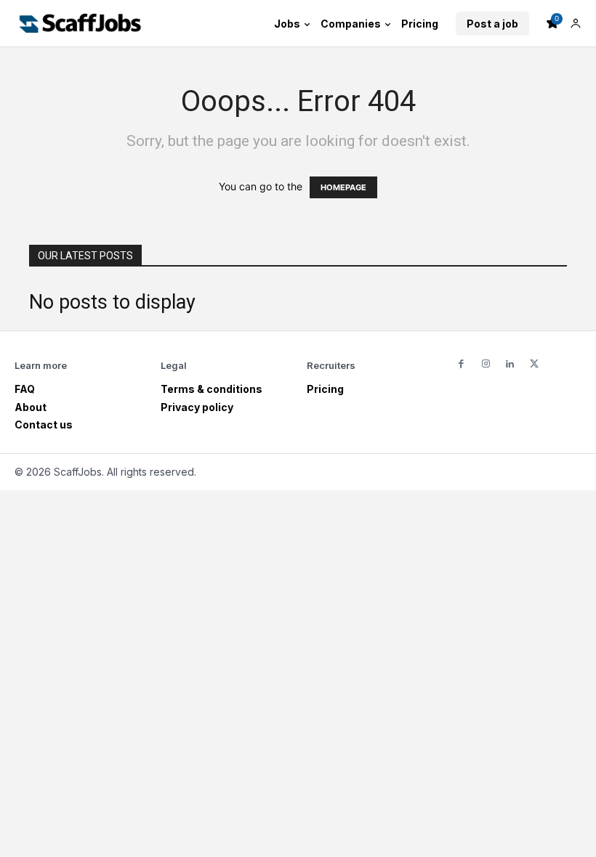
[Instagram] (485, 364)
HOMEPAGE (343, 187)
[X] (533, 364)
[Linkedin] (510, 364)
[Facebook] (461, 364)
